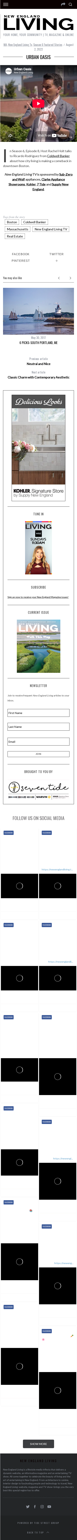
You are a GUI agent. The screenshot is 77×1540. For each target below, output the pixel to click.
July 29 (68, 999)
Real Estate (15, 236)
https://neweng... (63, 1263)
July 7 (29, 1184)
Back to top (35, 1532)
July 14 (68, 1103)
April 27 (30, 1393)
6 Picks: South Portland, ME (38, 342)
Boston (12, 222)
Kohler (31, 184)
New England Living (22, 902)
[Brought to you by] (38, 789)
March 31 (46, 1422)
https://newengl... (63, 1158)
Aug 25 (30, 906)
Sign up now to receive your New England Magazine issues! (38, 597)
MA (5, 45)
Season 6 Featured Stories (47, 45)
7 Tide (41, 184)
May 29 (68, 1208)
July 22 (30, 1090)
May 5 (68, 1313)
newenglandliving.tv (19, 906)
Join (39, 754)
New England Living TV (51, 229)
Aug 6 (29, 999)
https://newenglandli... (60, 961)
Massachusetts (17, 229)
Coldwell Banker (58, 156)
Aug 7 (68, 906)
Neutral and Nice (38, 361)
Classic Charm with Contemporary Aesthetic (38, 374)
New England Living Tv (20, 45)
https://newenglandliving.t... (57, 869)
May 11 (30, 1288)
